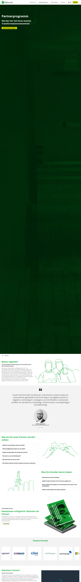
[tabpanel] (40, 407)
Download (6, 523)
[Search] (71, 2)
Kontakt (75, 2)
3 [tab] (41, 427)
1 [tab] (38, 427)
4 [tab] (42, 427)
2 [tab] (39, 427)
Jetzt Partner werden (9, 28)
